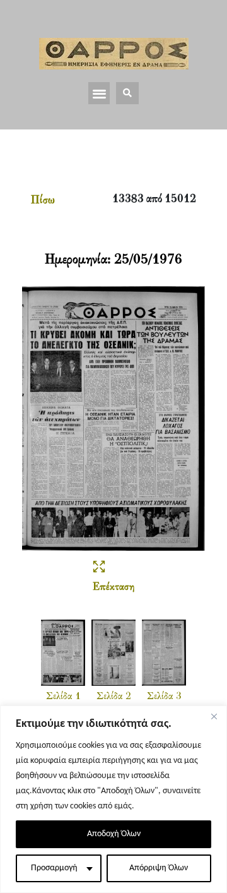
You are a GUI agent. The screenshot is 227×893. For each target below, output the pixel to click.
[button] (99, 93)
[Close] (213, 716)
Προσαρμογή (54, 868)
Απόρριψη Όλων (158, 868)
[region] (113, 799)
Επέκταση (113, 587)
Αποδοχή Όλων (114, 834)
